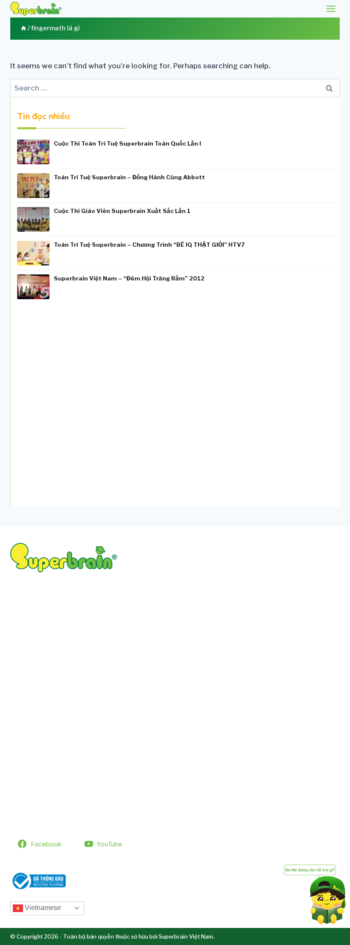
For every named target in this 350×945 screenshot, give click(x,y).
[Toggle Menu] (331, 9)
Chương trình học (40, 728)
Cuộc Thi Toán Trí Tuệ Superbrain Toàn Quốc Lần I (127, 143)
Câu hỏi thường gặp (45, 743)
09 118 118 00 (57, 623)
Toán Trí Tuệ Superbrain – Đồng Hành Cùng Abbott (129, 177)
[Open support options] (315, 893)
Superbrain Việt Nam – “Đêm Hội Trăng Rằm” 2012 (129, 278)
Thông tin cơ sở (38, 775)
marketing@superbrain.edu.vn (155, 634)
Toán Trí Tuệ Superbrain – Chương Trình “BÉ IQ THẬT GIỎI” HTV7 (149, 244)
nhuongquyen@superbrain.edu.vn (137, 645)
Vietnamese (42, 907)
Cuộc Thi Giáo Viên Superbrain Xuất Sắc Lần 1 (122, 210)
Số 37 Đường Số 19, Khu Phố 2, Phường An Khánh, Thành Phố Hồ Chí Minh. (124, 612)
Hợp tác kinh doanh (45, 759)
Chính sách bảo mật (45, 791)
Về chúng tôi (33, 712)
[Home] (23, 28)
